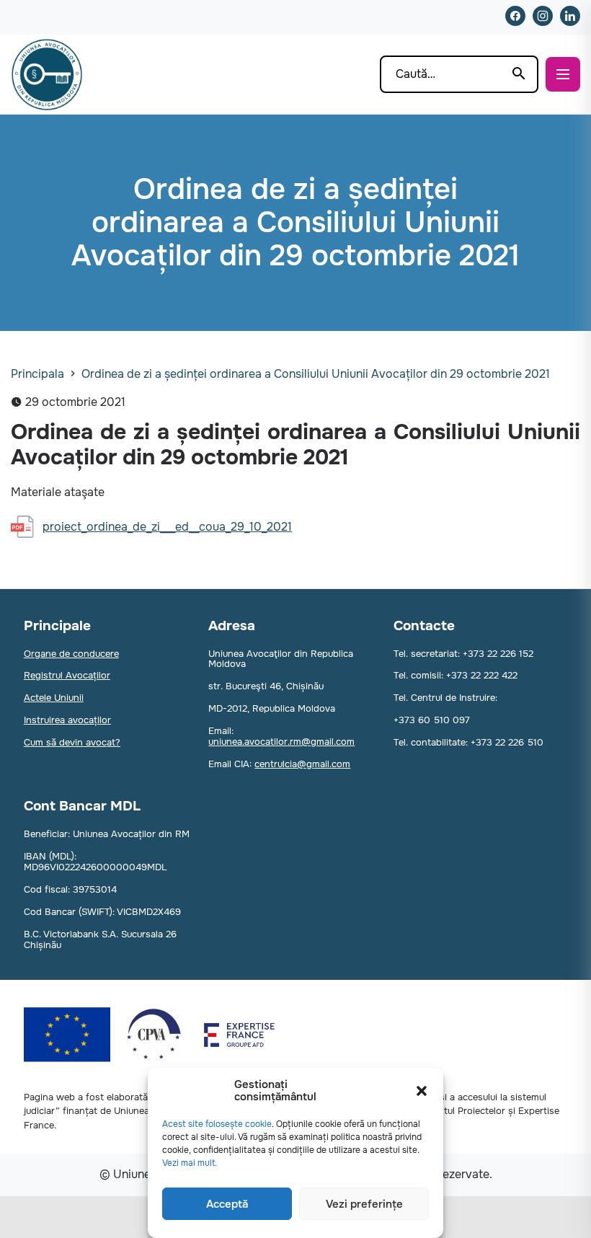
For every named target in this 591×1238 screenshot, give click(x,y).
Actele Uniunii (54, 697)
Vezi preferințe (364, 1204)
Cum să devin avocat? (72, 742)
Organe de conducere (71, 653)
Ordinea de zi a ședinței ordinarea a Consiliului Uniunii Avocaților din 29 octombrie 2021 (315, 373)
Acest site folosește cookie (217, 1124)
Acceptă (227, 1204)
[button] (421, 1091)
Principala (37, 373)
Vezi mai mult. (189, 1163)
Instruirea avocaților (67, 720)
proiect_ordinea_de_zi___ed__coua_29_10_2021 (167, 526)
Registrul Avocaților (67, 675)
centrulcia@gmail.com (302, 764)
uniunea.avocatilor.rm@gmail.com (281, 741)
